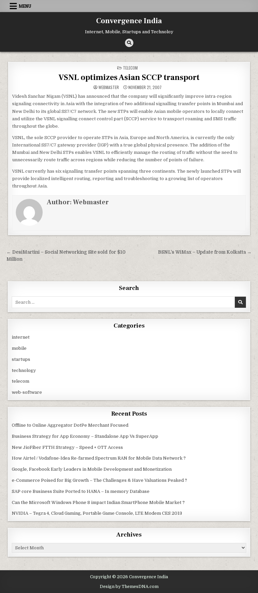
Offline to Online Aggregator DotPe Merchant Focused (70, 425)
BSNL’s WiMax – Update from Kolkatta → (205, 252)
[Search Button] (129, 43)
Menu (25, 6)
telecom (130, 68)
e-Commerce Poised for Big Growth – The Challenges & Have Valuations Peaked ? (99, 480)
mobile (19, 348)
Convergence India (129, 21)
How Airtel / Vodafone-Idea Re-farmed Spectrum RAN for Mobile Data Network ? (99, 458)
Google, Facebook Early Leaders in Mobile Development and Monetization (92, 469)
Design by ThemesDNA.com (129, 586)
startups (21, 359)
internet (21, 337)
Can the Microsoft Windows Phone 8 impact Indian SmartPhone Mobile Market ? (98, 502)
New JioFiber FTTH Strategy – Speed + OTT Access (67, 447)
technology (24, 370)
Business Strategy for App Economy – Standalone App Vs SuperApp (85, 436)
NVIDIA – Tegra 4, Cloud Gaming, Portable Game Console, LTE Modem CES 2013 (97, 513)
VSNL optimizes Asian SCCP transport (129, 77)
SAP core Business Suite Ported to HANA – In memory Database (80, 491)
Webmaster (108, 87)
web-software (27, 392)
